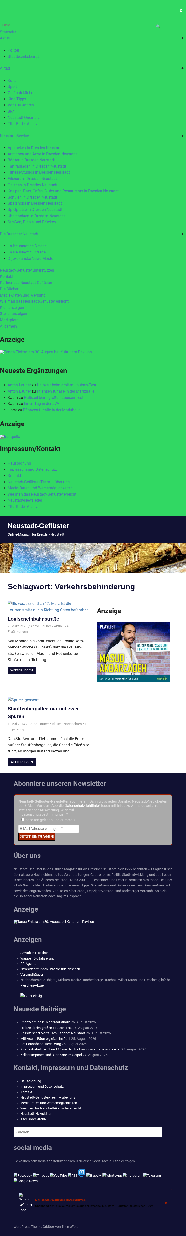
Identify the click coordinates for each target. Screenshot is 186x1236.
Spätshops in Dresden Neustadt (35, 203)
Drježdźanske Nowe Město (30, 258)
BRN (11, 111)
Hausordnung (19, 463)
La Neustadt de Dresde (27, 246)
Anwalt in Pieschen (34, 953)
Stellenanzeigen (13, 313)
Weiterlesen (21, 670)
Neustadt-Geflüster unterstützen (27, 270)
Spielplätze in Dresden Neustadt (35, 209)
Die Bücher (9, 289)
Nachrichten (72, 724)
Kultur (13, 80)
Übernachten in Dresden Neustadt (36, 216)
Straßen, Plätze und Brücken (32, 222)
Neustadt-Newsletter (25, 500)
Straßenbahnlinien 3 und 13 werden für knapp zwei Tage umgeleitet (70, 1049)
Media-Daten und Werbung (23, 295)
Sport (12, 86)
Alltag (5, 68)
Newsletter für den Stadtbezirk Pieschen (50, 969)
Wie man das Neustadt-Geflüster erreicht (34, 301)
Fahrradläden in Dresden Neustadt (37, 166)
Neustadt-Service (14, 136)
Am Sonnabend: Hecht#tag (40, 1044)
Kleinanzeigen (12, 307)
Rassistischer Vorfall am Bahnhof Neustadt (52, 1033)
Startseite (8, 32)
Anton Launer (19, 385)
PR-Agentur (29, 964)
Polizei (13, 50)
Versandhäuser (31, 974)
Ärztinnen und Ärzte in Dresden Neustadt (42, 154)
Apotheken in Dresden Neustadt (35, 147)
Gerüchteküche (20, 92)
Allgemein (8, 326)
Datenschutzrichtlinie (82, 806)
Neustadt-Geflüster (38, 525)
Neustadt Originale (23, 117)
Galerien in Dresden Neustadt (32, 185)
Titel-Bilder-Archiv (23, 123)
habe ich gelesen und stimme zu (50, 820)
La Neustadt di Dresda (27, 252)
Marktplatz (9, 320)
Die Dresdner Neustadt (19, 234)
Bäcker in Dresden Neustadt (31, 160)
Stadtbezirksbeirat (23, 56)
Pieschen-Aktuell (32, 985)
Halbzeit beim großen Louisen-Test (66, 385)
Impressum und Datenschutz (32, 469)
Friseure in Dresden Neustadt (32, 178)
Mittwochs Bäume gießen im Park (45, 1039)
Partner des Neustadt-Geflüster (26, 282)
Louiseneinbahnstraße (33, 619)
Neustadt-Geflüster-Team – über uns (39, 482)
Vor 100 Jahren (21, 105)
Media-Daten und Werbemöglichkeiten (40, 488)
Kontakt (6, 276)
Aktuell (6, 38)
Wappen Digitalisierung (37, 958)
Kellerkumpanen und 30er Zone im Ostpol (51, 1055)
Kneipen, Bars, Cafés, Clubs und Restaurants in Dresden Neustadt (63, 191)
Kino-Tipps (17, 99)
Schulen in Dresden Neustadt (32, 197)
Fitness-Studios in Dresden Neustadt (39, 172)
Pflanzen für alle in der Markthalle (65, 391)
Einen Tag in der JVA (41, 403)
